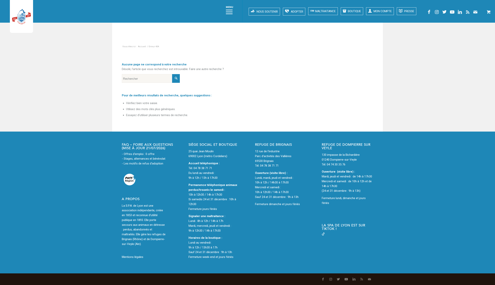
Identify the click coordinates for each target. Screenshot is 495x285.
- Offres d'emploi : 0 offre (138, 154)
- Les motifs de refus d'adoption (142, 163)
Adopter (297, 11)
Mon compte (382, 11)
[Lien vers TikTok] (323, 234)
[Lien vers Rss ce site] (468, 12)
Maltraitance (325, 11)
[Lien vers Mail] (475, 12)
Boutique (354, 11)
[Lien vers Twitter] (444, 12)
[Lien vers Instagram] (437, 12)
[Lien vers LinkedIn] (460, 12)
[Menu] (228, 11)
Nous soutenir (267, 11)
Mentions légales (132, 257)
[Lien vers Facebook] (429, 12)
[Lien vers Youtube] (452, 12)
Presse (408, 11)
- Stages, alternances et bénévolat (143, 158)
